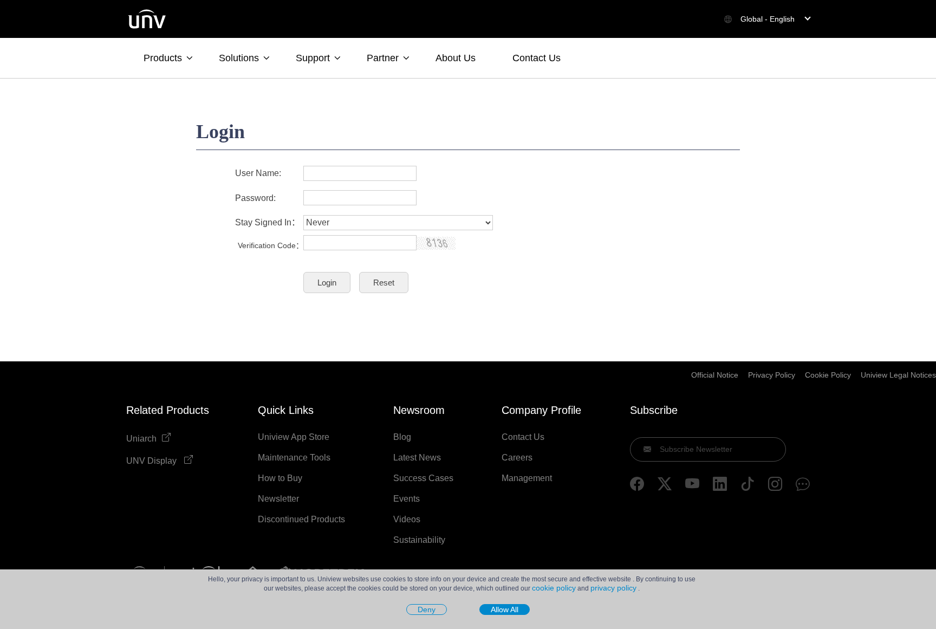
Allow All (504, 609)
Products (163, 58)
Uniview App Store (293, 437)
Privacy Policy (771, 375)
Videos (406, 519)
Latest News (417, 457)
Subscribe (654, 410)
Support (313, 58)
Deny (426, 609)
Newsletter (278, 499)
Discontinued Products (301, 519)
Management (527, 478)
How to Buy (280, 478)
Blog (402, 437)
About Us (455, 58)
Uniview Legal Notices (898, 375)
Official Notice (714, 375)
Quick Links (286, 410)
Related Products (167, 410)
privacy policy (613, 587)
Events (406, 499)
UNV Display (152, 460)
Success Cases (423, 478)
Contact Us (536, 58)
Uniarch (141, 438)
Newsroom (419, 410)
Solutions (239, 58)
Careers (517, 457)
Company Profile (541, 410)
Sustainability (419, 540)
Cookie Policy (828, 375)
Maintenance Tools (294, 457)
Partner (383, 58)
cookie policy (554, 587)
